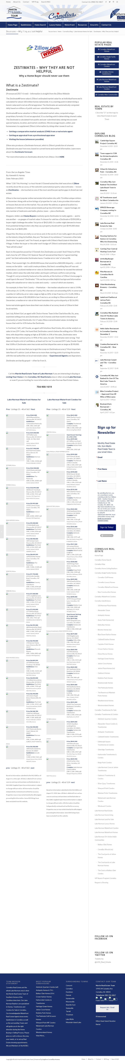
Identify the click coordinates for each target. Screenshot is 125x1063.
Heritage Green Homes (106, 659)
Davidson (69, 992)
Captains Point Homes (106, 644)
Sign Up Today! (106, 527)
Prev (8, 409)
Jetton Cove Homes (105, 664)
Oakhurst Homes (104, 673)
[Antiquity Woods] (2, 531)
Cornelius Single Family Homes (105, 573)
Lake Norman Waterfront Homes (106, 832)
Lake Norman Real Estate (103, 811)
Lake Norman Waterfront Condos (106, 828)
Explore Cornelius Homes (51, 1059)
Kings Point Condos (105, 763)
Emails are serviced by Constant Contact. (104, 519)
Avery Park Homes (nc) (106, 620)
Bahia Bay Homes (104, 625)
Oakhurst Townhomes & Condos (106, 777)
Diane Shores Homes (105, 654)
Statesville (69, 1008)
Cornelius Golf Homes (105, 577)
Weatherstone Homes (105, 701)
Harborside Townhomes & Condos (107, 756)
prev (8, 768)
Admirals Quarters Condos (107, 719)
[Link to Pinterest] (113, 2)
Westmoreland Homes (106, 705)
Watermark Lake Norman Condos (107, 799)
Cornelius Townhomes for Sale (105, 710)
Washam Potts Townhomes (107, 793)
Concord (69, 985)
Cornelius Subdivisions (103, 601)
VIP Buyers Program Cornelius (105, 878)
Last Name (102, 481)
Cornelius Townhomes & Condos (106, 714)
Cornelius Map (100, 564)
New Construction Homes (107, 592)
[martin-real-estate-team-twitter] (102, 999)
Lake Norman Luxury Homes (105, 824)
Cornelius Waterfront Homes (108, 587)
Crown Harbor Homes (105, 649)
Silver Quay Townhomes (106, 784)
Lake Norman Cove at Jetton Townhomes (108, 769)
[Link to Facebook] (106, 2)
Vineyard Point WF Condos (45, 1023)
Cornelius (69, 989)
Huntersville (70, 998)
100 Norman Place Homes (107, 606)
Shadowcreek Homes (105, 683)
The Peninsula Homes (105, 688)
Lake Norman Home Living (104, 815)
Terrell (68, 1011)
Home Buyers (30, 216)
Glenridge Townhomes (106, 750)
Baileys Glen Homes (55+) (45, 993)
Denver (68, 995)
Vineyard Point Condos (106, 788)
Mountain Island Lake (73, 1022)
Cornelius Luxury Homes (106, 582)
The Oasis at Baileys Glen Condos (107, 872)
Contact (26, 2)
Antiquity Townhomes (106, 732)
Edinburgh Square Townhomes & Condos (106, 743)
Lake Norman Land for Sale (104, 819)
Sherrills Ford (70, 1005)
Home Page (99, 555)
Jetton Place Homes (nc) (106, 668)
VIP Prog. (35, 2)
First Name (102, 469)
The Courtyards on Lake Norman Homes (106, 863)
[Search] (113, 31)
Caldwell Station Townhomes (108, 737)
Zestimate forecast (23, 152)
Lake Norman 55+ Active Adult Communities (105, 838)
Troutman (69, 1015)
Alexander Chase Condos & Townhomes (107, 725)
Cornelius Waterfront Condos (105, 597)
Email (100, 457)
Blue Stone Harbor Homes (107, 634)
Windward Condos (104, 806)
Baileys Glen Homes (105, 844)
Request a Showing (101, 883)
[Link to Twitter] (109, 2)
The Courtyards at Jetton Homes (107, 855)
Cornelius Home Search (103, 560)
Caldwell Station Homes (106, 639)
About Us (16, 2)
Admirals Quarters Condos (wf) (47, 987)
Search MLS (45, 2)
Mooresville (70, 1002)
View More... (40, 1036)
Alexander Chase (104, 610)
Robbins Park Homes (105, 678)
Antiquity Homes (104, 615)
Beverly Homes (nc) (104, 630)
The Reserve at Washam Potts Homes (106, 694)
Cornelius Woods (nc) (105, 849)
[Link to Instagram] (117, 2)
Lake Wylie (70, 1019)
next (32, 768)
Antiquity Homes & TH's (44, 990)
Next (33, 409)
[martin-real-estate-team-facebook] (98, 999)
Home (8, 2)
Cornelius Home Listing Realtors (106, 568)
